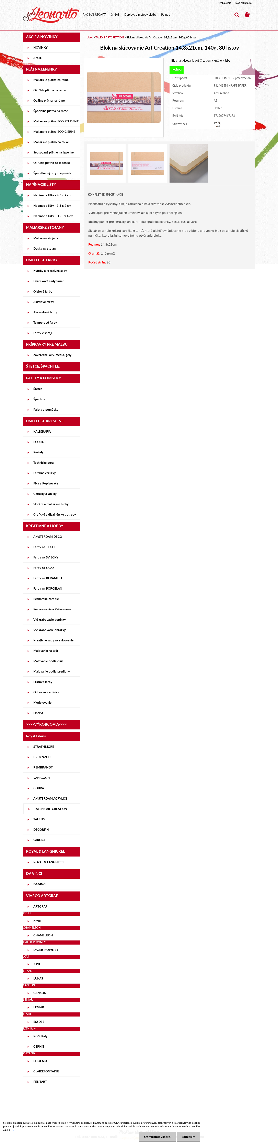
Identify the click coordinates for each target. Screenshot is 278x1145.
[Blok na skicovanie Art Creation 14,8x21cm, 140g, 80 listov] (123, 60)
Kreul (37, 921)
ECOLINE (39, 442)
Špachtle (39, 399)
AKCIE (37, 58)
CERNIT (38, 1046)
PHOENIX (40, 1061)
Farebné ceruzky (44, 473)
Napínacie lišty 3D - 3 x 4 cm (53, 216)
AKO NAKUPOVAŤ (94, 14)
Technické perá (43, 462)
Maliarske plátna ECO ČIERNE (54, 131)
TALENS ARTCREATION (50, 809)
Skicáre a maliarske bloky (51, 504)
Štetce (37, 389)
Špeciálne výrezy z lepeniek (52, 173)
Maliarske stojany (45, 238)
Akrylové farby (43, 302)
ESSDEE (38, 1021)
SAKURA (39, 840)
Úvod (90, 37)
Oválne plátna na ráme (49, 100)
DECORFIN (41, 829)
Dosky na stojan (44, 248)
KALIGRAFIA (42, 431)
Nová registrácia (243, 3)
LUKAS (38, 978)
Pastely (38, 452)
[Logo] (51, 15)
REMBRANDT (43, 767)
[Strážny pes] (217, 123)
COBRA (38, 788)
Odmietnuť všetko (157, 1136)
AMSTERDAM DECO (47, 536)
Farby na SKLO (43, 567)
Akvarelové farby (45, 312)
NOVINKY (40, 47)
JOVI (36, 964)
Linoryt (38, 713)
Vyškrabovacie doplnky (49, 619)
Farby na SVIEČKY (45, 557)
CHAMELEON (43, 935)
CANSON (39, 993)
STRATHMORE (43, 746)
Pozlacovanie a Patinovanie (52, 609)
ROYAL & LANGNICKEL (49, 862)
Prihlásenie (225, 3)
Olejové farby (42, 291)
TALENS (39, 819)
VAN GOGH (41, 777)
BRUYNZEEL (42, 757)
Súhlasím (188, 1136)
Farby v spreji (42, 333)
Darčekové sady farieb (49, 281)
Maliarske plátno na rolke (51, 142)
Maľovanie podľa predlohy (51, 671)
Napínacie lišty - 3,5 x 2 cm (52, 205)
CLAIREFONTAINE (46, 1071)
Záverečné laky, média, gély (52, 355)
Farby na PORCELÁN (47, 588)
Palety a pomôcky (45, 409)
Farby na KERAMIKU (47, 578)
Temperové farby (45, 322)
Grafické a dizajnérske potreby (54, 514)
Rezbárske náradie (46, 599)
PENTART (40, 1081)
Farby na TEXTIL (44, 547)
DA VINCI (39, 884)
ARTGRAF (40, 906)
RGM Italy (40, 1036)
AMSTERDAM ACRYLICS (50, 798)
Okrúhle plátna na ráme (49, 90)
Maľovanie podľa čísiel (48, 661)
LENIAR (38, 1007)
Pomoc (165, 14)
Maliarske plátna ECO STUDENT (56, 121)
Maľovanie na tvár (45, 650)
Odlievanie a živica (46, 692)
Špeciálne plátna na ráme (50, 111)
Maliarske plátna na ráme (51, 80)
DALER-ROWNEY (45, 949)
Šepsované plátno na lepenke (53, 152)
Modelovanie (42, 702)
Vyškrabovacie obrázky (49, 630)
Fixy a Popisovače (45, 483)
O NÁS (115, 14)
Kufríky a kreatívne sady (50, 270)
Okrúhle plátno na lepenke (51, 162)
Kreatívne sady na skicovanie (53, 640)
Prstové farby (42, 682)
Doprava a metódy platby (140, 14)
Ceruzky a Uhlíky (45, 493)
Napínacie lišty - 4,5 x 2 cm (52, 195)
